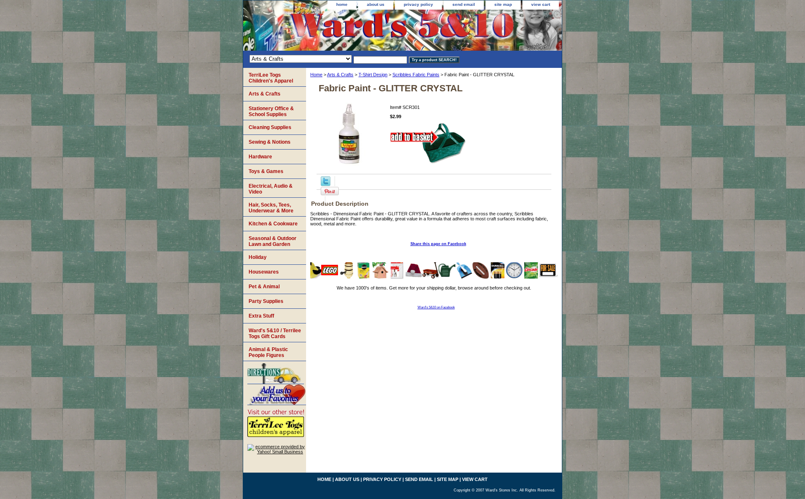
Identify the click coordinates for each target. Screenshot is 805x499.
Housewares (264, 272)
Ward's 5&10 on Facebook (436, 307)
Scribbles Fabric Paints (415, 74)
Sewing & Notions (270, 142)
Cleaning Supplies (270, 127)
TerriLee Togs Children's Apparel (271, 78)
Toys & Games (266, 171)
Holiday (258, 257)
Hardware (260, 157)
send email (463, 4)
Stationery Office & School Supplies (271, 111)
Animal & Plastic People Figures (268, 352)
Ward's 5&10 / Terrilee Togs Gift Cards (275, 333)
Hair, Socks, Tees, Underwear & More (271, 208)
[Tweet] (325, 184)
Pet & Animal (264, 287)
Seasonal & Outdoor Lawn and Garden (272, 241)
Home (316, 74)
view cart (540, 4)
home (342, 4)
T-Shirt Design (372, 74)
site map (503, 4)
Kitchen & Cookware (273, 224)
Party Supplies (266, 301)
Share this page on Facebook (438, 244)
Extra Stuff (261, 316)
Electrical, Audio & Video (271, 189)
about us (375, 4)
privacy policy (418, 4)
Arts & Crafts (340, 74)
